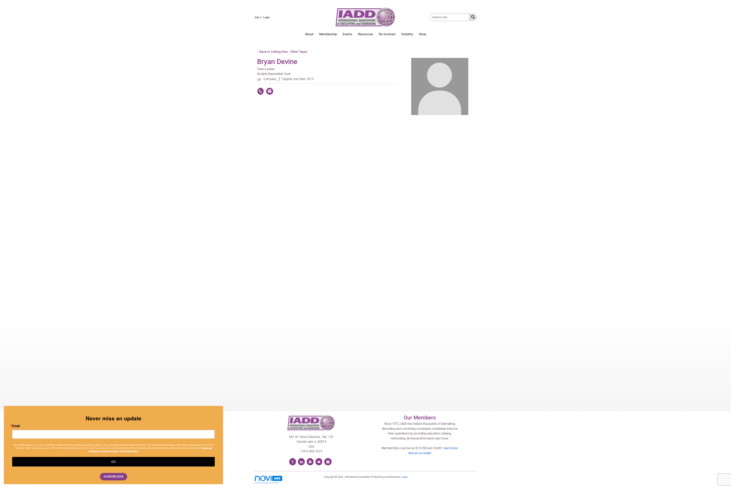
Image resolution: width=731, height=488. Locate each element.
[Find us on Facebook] (292, 461)
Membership (328, 34)
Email (16, 426)
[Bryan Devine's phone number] (260, 91)
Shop (422, 34)
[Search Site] (472, 17)
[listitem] (258, 17)
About (309, 34)
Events (347, 34)
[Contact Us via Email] (328, 461)
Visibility (407, 34)
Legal (404, 476)
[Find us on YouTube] (318, 461)
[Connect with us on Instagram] (310, 461)
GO (113, 461)
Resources (365, 34)
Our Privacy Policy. (129, 451)
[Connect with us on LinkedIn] (301, 461)
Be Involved (387, 34)
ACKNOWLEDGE (114, 476)
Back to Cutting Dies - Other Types (283, 52)
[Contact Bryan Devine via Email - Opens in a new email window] (270, 91)
